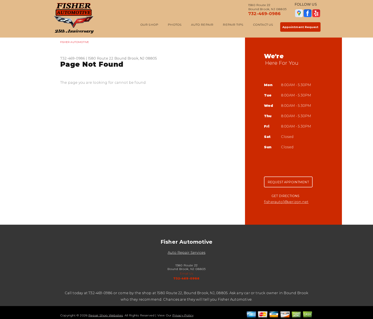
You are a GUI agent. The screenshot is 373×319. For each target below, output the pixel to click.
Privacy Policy (182, 315)
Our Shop (149, 25)
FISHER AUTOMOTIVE (74, 42)
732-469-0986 (264, 13)
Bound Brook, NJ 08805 (135, 58)
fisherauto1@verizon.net (286, 202)
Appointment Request (300, 27)
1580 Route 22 (101, 58)
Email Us (186, 273)
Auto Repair (202, 25)
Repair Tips (233, 25)
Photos (175, 25)
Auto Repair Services (186, 253)
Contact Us (263, 25)
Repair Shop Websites (105, 315)
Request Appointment (288, 182)
